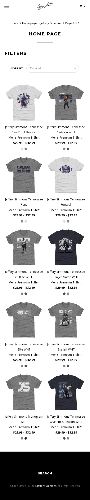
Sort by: (17, 68)
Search (45, 473)
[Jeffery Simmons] (45, 6)
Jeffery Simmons (46, 486)
